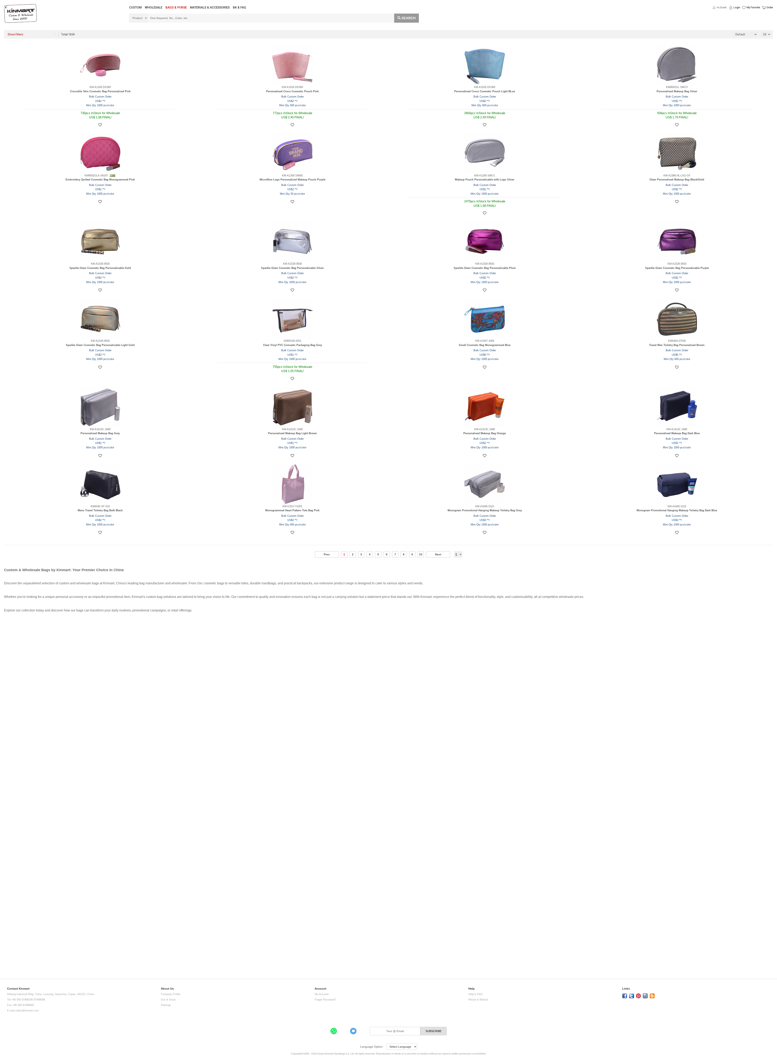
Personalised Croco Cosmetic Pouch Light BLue (484, 91)
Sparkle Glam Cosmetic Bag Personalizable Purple (677, 268)
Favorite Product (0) (743, 15)
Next (438, 554)
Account (320, 988)
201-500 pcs (9, 878)
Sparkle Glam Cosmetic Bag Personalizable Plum (485, 268)
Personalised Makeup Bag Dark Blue (677, 433)
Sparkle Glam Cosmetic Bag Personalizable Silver (292, 268)
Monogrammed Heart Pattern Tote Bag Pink (292, 510)
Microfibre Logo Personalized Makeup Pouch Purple (292, 179)
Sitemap (166, 1005)
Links (626, 988)
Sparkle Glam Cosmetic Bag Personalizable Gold (100, 268)
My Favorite (753, 7)
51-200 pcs (8, 861)
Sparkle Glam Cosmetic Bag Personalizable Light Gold (100, 345)
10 (420, 554)
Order (769, 7)
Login (736, 7)
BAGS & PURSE (176, 7)
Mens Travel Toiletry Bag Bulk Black (100, 510)
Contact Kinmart (18, 988)
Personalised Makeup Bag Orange (484, 433)
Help (471, 988)
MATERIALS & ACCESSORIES (210, 7)
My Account (322, 994)
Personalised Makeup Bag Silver (677, 91)
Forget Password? (325, 999)
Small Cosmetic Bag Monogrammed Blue (485, 345)
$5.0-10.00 (10, 636)
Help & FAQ (475, 994)
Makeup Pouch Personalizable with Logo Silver (484, 179)
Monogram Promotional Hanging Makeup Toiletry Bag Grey (485, 510)
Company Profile (170, 994)
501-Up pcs (9, 896)
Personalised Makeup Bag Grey (100, 433)
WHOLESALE (153, 7)
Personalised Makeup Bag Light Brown (292, 433)
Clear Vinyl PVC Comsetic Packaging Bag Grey (292, 345)
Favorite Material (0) (743, 20)
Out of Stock (168, 999)
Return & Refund (478, 999)
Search (408, 18)
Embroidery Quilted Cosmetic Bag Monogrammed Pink (100, 179)
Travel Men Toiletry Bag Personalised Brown (677, 345)
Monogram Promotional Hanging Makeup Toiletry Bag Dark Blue (677, 510)
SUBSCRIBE (434, 1031)
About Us (167, 988)
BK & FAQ (239, 7)
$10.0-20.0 (10, 649)
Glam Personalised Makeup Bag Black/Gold (677, 179)
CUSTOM (135, 7)
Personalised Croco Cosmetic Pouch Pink (292, 91)
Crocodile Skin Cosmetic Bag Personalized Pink (100, 91)
